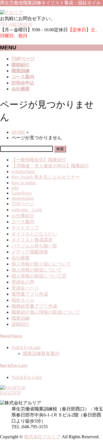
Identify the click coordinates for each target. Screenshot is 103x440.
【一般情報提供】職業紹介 (38, 159)
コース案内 (22, 221)
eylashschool (23, 171)
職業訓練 (20, 318)
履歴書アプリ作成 (29, 294)
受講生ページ (25, 288)
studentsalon (22, 198)
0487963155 (20, 24)
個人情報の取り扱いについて (41, 263)
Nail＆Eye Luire (13, 365)
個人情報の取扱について (36, 270)
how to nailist (23, 182)
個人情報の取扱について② (38, 276)
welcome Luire (26, 209)
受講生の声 (22, 282)
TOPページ (22, 203)
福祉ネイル (22, 300)
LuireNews (21, 193)
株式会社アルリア (42, 436)
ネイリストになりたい (34, 233)
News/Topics (11, 336)
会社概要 (20, 257)
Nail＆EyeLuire (26, 347)
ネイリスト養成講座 (32, 239)
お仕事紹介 (22, 215)
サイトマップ (25, 227)
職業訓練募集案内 (41, 353)
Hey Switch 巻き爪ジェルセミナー (45, 177)
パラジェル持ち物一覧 (34, 245)
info (15, 187)
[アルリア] (11, 12)
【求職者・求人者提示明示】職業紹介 (50, 165)
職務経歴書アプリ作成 (34, 306)
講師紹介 (20, 324)
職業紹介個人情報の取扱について (45, 312)
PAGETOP (10, 392)
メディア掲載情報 (29, 251)
